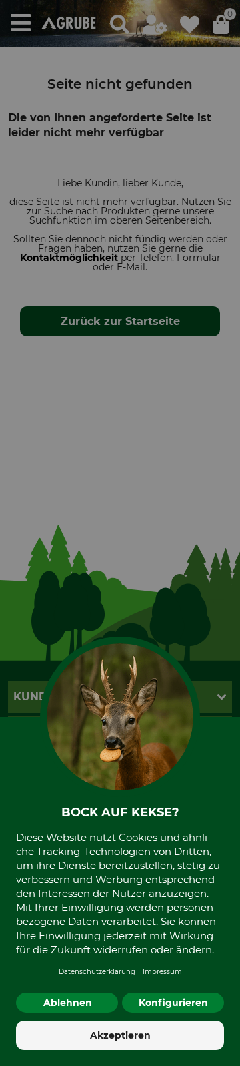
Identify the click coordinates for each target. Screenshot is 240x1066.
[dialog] (120, 533)
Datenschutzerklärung (97, 971)
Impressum (162, 971)
